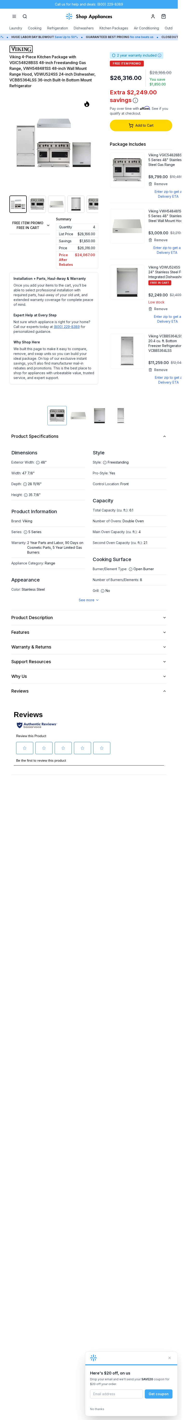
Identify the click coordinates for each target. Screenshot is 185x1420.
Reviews (20, 691)
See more (86, 600)
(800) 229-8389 (67, 327)
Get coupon (159, 1394)
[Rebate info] (135, 100)
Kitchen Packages (113, 28)
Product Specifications (35, 436)
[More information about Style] (105, 463)
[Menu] (14, 16)
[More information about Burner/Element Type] (130, 569)
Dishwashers (84, 28)
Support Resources (31, 661)
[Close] (169, 1358)
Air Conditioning (146, 28)
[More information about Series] (25, 532)
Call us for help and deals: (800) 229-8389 (89, 4)
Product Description (32, 617)
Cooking (34, 28)
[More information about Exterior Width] (38, 463)
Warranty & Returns (31, 646)
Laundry (15, 28)
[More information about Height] (26, 495)
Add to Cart (144, 125)
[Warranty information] (159, 55)
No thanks (97, 1409)
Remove (161, 184)
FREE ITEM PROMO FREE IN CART (27, 225)
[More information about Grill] (103, 591)
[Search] (25, 16)
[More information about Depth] (25, 484)
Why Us (19, 676)
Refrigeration (57, 28)
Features (20, 632)
